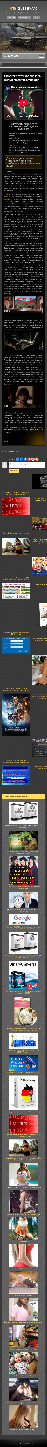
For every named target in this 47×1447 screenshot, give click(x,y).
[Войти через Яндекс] (29, 459)
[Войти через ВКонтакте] (21, 459)
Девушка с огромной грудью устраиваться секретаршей (23, 1322)
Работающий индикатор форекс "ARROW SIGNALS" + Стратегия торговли (23, 826)
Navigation (10, 56)
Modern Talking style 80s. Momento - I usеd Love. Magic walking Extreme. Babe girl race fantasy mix (23, 1159)
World (6, 441)
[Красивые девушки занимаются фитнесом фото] (23, 1212)
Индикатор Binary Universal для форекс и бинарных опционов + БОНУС (23, 992)
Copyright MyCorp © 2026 (21, 1444)
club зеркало (23, 8)
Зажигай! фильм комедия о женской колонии (16, 534)
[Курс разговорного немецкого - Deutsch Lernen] (23, 1110)
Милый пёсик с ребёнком (23, 1295)
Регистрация (24, 17)
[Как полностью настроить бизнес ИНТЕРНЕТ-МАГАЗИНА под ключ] (23, 1048)
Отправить (13, 471)
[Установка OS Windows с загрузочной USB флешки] (23, 1070)
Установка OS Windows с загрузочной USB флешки (23, 1072)
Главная (12, 17)
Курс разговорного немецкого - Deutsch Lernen (24, 1112)
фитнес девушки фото (23, 1268)
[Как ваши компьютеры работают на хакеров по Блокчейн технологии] (16, 514)
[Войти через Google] (33, 459)
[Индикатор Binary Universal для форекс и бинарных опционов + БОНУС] (23, 989)
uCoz (32, 1444)
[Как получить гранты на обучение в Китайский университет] (23, 884)
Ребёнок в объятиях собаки (23, 1376)
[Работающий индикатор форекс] (23, 823)
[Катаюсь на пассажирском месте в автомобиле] (23, 1401)
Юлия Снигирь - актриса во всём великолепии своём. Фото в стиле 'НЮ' (16, 689)
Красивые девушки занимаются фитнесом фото (23, 1214)
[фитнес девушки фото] (23, 1266)
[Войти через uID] (17, 459)
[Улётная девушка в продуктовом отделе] (23, 1347)
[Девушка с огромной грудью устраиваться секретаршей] (23, 1320)
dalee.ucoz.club (9, 196)
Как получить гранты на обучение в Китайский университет (24, 887)
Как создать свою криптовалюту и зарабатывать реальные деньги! (23, 852)
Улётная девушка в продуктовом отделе (24, 1349)
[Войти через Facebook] (25, 459)
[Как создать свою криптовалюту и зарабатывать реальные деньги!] (23, 849)
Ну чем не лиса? (23, 1241)
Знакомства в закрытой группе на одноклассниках (23, 1187)
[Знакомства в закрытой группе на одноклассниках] (23, 1185)
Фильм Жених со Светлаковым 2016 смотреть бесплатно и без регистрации (16, 579)
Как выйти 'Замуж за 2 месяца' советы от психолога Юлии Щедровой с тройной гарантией (24, 1029)
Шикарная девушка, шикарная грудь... (23, 1430)
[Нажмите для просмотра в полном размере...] (23, 314)
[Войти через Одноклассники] (37, 459)
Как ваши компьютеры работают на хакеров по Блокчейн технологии (23, 1135)
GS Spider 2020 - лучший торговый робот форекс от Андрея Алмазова (16, 493)
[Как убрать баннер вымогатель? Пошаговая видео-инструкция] (16, 785)
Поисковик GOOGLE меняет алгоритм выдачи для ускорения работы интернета (23, 928)
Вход (37, 17)
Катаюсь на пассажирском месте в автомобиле (23, 1403)
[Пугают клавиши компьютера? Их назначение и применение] (16, 598)
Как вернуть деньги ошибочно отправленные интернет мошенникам (16, 761)
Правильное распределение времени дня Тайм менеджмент (23, 910)
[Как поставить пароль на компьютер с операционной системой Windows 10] (16, 653)
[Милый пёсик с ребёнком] (23, 1293)
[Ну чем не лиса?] (23, 1239)
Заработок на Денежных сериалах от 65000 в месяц (16, 633)
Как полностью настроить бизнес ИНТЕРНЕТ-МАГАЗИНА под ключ (23, 1051)
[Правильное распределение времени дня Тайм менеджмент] (23, 907)
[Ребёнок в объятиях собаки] (23, 1374)
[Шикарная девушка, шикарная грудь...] (23, 1428)
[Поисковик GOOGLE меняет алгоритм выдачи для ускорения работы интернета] (23, 925)
